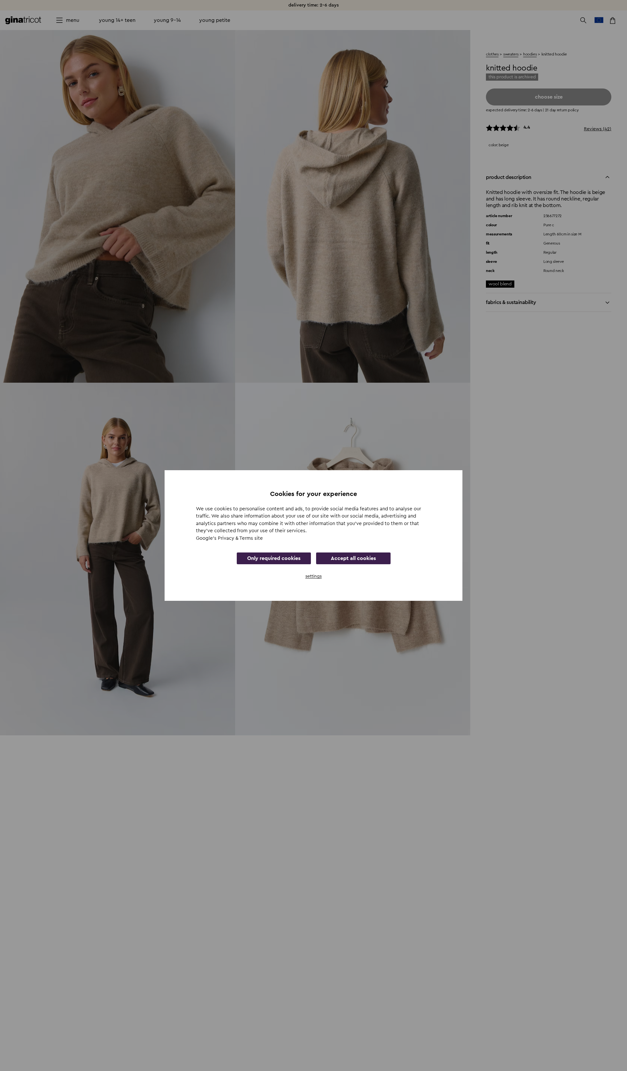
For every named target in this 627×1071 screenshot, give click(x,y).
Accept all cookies (353, 558)
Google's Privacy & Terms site (229, 538)
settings (313, 576)
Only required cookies (273, 558)
